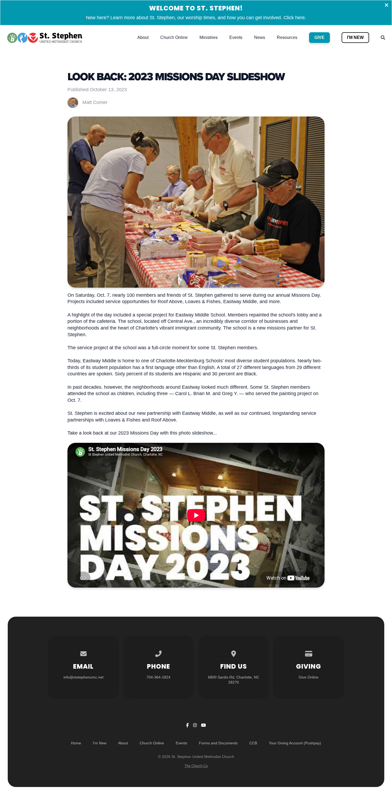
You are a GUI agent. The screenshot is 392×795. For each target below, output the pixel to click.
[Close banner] (386, 5)
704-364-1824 (158, 677)
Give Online (308, 677)
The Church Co (196, 766)
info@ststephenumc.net (83, 677)
